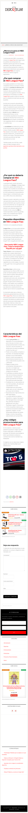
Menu (15, 2)
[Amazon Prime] (17, 690)
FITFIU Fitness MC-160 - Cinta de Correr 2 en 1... (16, 515)
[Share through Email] (20, 497)
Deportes (12, 501)
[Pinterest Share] (17, 497)
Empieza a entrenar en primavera (12, 768)
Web (4, 588)
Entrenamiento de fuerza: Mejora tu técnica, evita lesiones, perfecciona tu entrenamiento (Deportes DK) (14, 687)
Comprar (15, 695)
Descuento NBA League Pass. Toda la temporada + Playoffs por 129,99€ (14, 247)
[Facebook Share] (7, 497)
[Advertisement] (14, 27)
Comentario (6, 555)
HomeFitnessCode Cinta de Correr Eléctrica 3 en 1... (15, 531)
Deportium (14, 9)
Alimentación (7, 643)
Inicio (3, 45)
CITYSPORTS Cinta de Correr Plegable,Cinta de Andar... (15, 523)
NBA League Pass (8, 70)
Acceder (17, 809)
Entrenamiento (7, 650)
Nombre (5, 574)
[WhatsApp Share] (10, 497)
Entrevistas (6, 653)
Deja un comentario (19, 55)
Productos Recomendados (10, 657)
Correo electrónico (8, 581)
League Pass (12, 60)
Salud (5, 660)
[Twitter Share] (14, 497)
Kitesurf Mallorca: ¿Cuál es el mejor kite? (14, 772)
